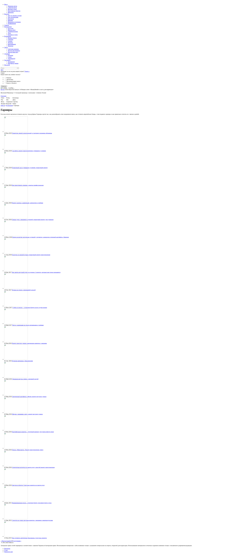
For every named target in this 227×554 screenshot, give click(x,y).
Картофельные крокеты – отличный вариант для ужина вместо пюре (33, 432)
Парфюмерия (12, 23)
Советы (6, 25)
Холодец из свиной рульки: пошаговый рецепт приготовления (31, 255)
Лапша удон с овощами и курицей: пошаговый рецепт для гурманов (32, 219)
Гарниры (10, 39)
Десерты (10, 42)
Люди (6, 47)
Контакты (7, 548)
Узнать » (27, 71)
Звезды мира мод (13, 52)
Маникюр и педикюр (14, 22)
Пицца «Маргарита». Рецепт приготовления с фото (27, 450)
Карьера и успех (13, 34)
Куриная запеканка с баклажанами (22, 361)
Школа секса (11, 30)
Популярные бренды (14, 11)
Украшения (11, 62)
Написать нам (8, 551)
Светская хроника (13, 49)
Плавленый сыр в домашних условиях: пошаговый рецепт (30, 167)
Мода (6, 4)
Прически (11, 19)
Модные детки (12, 9)
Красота (6, 14)
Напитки (10, 46)
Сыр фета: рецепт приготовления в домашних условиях (29, 151)
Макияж (10, 20)
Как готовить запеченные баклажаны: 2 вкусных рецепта (29, 538)
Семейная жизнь (13, 31)
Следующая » (17, 541)
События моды (12, 7)
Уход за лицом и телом (14, 15)
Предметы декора (13, 63)
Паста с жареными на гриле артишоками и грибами (28, 325)
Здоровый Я (11, 58)
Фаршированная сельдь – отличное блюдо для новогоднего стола (31, 503)
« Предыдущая (5, 541)
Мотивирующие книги (13, 81)
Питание (10, 55)
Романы (8, 78)
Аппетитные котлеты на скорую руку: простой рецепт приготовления (33, 467)
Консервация (12, 44)
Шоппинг (11, 12)
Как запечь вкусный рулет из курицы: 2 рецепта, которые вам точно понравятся (36, 272)
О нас (6, 550)
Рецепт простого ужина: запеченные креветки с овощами (29, 343)
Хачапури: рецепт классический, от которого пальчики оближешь (32, 133)
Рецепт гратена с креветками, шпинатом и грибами (27, 203)
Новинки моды (12, 6)
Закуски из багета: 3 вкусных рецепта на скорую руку (28, 485)
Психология (8, 26)
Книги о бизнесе (11, 83)
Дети (9, 33)
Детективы (9, 79)
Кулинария (7, 36)
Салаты (10, 41)
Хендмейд (7, 60)
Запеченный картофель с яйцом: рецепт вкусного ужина (29, 396)
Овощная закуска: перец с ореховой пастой (25, 379)
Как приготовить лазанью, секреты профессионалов (28, 185)
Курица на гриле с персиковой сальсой (24, 290)
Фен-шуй (7, 65)
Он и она (10, 28)
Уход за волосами (13, 17)
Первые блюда (12, 38)
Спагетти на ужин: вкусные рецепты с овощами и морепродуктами (32, 520)
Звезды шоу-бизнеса (14, 50)
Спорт (10, 57)
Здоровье (7, 54)
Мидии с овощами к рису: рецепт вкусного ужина (27, 414)
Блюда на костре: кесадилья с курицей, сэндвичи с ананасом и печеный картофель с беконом (40, 237)
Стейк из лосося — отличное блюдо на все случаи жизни (29, 307)
